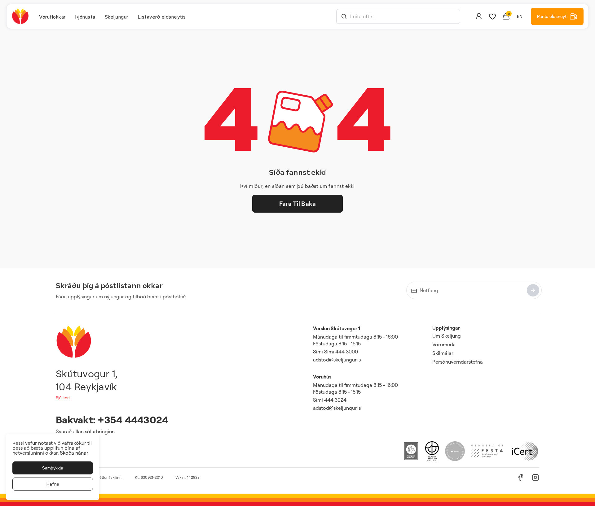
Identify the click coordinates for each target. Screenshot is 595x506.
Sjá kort (63, 397)
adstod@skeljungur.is (337, 360)
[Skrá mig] (533, 290)
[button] (344, 16)
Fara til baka (297, 203)
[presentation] (52, 16)
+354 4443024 (133, 419)
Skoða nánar (74, 453)
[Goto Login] (492, 16)
